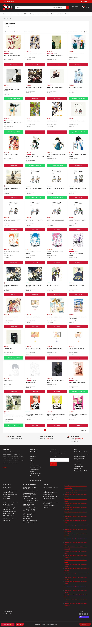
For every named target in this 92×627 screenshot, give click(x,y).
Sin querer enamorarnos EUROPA (13, 416)
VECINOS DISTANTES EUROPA (76, 285)
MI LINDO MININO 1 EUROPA (32, 317)
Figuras (4, 13)
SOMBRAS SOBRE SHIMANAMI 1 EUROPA (33, 252)
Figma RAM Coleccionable (9, 511)
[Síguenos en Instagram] (85, 614)
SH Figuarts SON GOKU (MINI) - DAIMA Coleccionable (30, 501)
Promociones (60, 13)
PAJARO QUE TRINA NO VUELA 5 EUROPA (12, 286)
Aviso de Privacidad (34, 469)
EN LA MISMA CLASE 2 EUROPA (55, 55)
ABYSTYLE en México (79, 466)
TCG (25, 13)
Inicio (4, 18)
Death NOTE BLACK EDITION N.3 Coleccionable (30, 513)
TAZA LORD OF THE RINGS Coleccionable (29, 488)
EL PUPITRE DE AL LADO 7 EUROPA (34, 220)
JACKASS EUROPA (51, 121)
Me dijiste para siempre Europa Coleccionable (10, 495)
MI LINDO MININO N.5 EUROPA (76, 348)
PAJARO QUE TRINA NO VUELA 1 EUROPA (12, 90)
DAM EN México (78, 464)
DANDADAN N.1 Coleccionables (7, 499)
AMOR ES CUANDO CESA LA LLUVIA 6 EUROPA (13, 123)
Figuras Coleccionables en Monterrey (49, 499)
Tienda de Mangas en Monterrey (81, 451)
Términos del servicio (35, 475)
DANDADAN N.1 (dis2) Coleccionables (8, 505)
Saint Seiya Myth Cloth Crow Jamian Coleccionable (10, 491)
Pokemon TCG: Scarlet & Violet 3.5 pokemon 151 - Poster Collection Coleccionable (30, 509)
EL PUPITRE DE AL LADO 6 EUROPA (12, 220)
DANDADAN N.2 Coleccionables (7, 488)
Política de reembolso (35, 478)
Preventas (32, 13)
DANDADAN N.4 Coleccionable (30, 491)
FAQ (31, 460)
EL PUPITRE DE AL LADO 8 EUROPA (55, 220)
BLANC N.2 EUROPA (30, 382)
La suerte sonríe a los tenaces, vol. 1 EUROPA (56, 415)
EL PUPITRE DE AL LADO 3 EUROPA (34, 188)
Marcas (31, 458)
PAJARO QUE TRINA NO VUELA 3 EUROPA (55, 88)
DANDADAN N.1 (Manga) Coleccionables (9, 508)
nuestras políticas (79, 438)
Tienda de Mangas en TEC (80, 456)
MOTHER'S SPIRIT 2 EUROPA (11, 317)
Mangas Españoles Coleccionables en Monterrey (50, 495)
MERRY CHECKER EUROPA (53, 285)
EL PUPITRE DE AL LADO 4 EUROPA (55, 188)
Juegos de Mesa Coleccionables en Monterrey (51, 502)
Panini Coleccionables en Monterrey (49, 506)
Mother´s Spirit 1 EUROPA (11, 154)
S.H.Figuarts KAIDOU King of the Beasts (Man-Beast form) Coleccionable (30, 495)
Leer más (5, 467)
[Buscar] (67, 7)
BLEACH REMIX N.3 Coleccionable (27, 517)
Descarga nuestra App (35, 473)
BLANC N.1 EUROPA (9, 380)
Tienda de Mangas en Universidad (79, 459)
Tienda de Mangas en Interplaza (81, 454)
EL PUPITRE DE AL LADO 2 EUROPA (77, 121)
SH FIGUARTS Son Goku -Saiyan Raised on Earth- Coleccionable (9, 515)
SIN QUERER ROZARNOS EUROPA (77, 382)
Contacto (32, 462)
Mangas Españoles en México (81, 470)
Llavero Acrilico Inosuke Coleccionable (28, 505)
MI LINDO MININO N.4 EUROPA (54, 348)
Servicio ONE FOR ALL (35, 467)
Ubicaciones (33, 456)
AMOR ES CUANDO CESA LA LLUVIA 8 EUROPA (35, 157)
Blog (31, 454)
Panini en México (78, 462)
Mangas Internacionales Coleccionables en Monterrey (50, 491)
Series (19, 13)
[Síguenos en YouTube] (87, 614)
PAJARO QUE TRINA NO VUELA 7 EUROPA (55, 381)
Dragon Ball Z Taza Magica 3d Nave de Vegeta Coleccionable (30, 521)
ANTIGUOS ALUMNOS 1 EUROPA (33, 54)
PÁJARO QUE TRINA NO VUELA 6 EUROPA (34, 286)
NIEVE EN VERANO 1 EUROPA (33, 121)
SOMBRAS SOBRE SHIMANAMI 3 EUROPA (11, 252)
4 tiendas (47, 438)
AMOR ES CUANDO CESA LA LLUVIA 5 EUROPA (56, 155)
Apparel (39, 13)
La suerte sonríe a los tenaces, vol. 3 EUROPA (78, 415)
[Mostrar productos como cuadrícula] (84, 31)
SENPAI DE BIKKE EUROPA (75, 87)
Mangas (12, 13)
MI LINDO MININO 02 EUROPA (54, 317)
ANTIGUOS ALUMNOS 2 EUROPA (12, 55)
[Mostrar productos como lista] (86, 31)
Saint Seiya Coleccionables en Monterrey (50, 488)
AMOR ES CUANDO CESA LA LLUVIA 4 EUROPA (78, 155)
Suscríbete (85, 1)
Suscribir (53, 464)
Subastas (67, 13)
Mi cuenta (74, 8)
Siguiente (83, 430)
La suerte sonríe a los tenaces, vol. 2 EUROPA (34, 415)
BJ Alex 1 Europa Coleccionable (10, 502)
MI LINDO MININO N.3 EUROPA (33, 348)
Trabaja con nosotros (35, 465)
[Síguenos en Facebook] (80, 614)
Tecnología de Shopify (7, 613)
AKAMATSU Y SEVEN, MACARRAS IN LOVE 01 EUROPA (77, 317)
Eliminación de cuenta (35, 480)
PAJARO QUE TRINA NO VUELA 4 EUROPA (12, 189)
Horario (32, 471)
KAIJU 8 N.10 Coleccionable (30, 498)
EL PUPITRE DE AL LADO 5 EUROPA (77, 188)
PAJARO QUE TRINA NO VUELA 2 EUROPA (34, 88)
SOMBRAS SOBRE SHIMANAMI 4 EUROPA (76, 254)
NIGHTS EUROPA (8, 348)
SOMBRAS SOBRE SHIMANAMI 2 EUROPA (55, 252)
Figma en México (78, 468)
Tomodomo (8, 18)
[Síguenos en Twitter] (82, 614)
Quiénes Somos (34, 451)
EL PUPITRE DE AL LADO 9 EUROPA (77, 220)
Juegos (46, 13)
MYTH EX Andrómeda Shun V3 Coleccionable (10, 519)
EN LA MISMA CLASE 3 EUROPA (76, 54)
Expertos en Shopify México (52, 624)
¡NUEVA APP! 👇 (7, 624)
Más (52, 13)
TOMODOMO (6, 61)
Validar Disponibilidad (14, 98)
